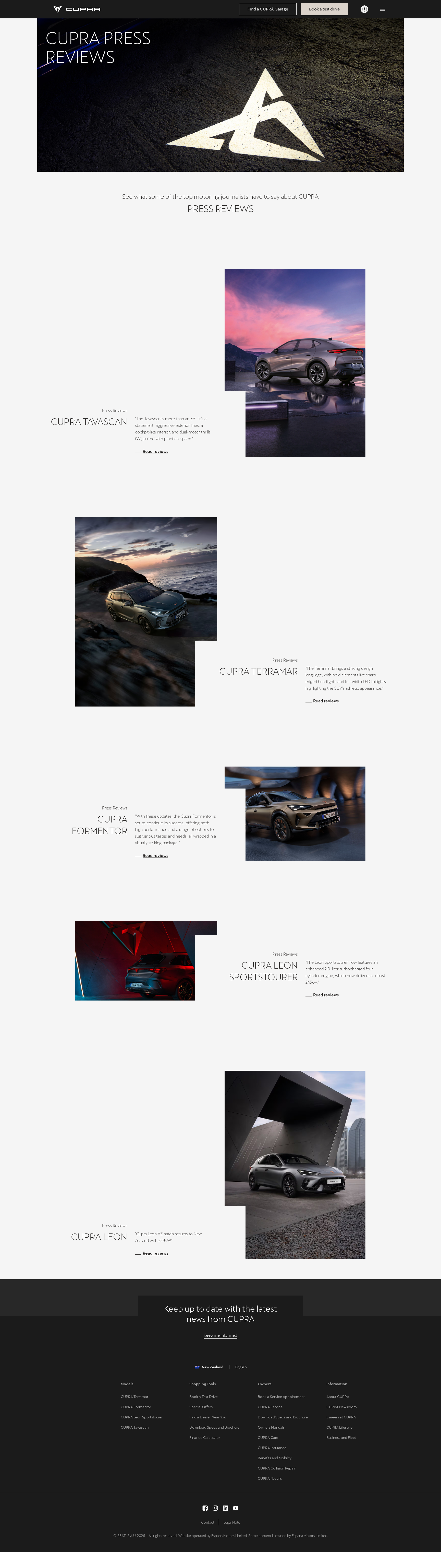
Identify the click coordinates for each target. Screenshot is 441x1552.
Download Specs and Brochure (214, 1427)
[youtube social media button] (236, 1508)
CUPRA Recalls (270, 1478)
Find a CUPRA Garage (268, 9)
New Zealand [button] (212, 1367)
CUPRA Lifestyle (339, 1427)
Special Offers (201, 1407)
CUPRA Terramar (134, 1397)
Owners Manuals (271, 1427)
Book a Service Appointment (281, 1397)
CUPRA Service (270, 1407)
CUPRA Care (268, 1438)
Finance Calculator (204, 1438)
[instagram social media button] (215, 1508)
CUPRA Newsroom (341, 1407)
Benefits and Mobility (274, 1458)
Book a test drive (324, 9)
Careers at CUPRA (341, 1417)
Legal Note (232, 1522)
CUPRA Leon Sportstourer (142, 1417)
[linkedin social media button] (226, 1508)
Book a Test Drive (203, 1397)
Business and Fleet (341, 1438)
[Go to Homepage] (76, 9)
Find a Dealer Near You (207, 1417)
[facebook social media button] (205, 1508)
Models (127, 1384)
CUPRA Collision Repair (277, 1468)
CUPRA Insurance (272, 1448)
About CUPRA (337, 1397)
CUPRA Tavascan (135, 1427)
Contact (207, 1522)
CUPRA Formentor (136, 1407)
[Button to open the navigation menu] (383, 9)
